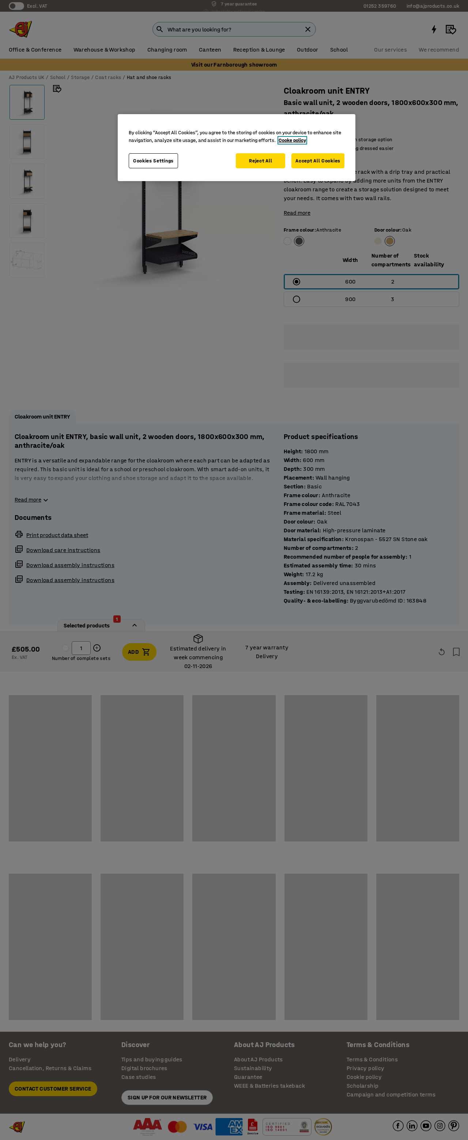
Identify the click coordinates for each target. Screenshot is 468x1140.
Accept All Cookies (317, 161)
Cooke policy (292, 140)
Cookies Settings (153, 161)
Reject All (260, 161)
